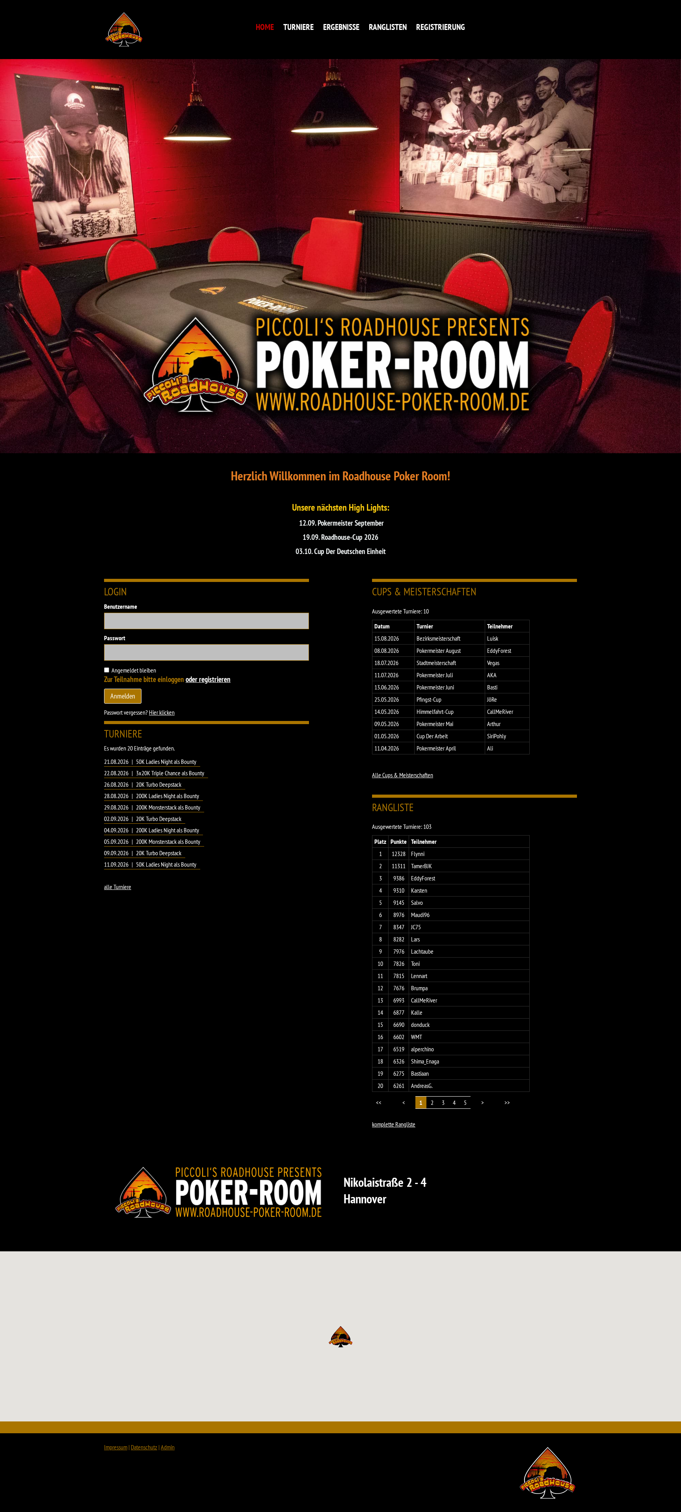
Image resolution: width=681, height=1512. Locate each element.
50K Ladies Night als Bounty (166, 761)
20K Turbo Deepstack (158, 784)
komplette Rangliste (393, 1124)
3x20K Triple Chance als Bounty (170, 773)
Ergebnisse (341, 27)
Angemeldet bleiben (134, 670)
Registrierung (440, 27)
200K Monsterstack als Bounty (168, 807)
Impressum (115, 1447)
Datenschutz (144, 1447)
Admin (168, 1447)
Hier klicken (162, 712)
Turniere (298, 27)
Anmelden (122, 695)
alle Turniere (117, 887)
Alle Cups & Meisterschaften (402, 775)
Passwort (114, 638)
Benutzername (120, 606)
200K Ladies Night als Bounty (167, 796)
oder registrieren (208, 679)
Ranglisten (388, 27)
